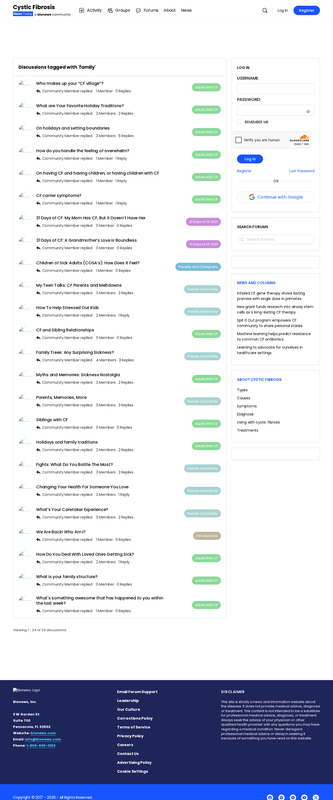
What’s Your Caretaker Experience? (72, 509)
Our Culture (128, 709)
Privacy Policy (130, 736)
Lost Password (302, 171)
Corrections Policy (135, 718)
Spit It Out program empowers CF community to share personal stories (270, 323)
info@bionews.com (43, 739)
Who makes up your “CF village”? (70, 83)
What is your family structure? (67, 576)
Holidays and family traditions (67, 442)
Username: (248, 78)
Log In (283, 10)
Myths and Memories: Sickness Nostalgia (78, 374)
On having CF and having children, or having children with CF (97, 173)
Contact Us (128, 753)
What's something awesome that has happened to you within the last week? (99, 600)
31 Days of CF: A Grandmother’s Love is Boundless (86, 240)
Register (307, 10)
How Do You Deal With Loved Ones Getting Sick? (85, 554)
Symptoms (247, 406)
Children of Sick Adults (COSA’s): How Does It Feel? (88, 262)
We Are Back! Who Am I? (61, 531)
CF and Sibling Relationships (65, 330)
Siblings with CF (52, 419)
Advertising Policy (134, 762)
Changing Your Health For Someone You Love (82, 486)
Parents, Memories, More (61, 397)
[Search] (265, 10)
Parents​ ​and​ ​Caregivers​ (198, 266)
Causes (243, 398)
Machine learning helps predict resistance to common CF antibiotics (274, 336)
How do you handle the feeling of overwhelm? (82, 150)
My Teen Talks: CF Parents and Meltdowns (79, 285)
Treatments (247, 430)
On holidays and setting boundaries (73, 128)
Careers (125, 744)
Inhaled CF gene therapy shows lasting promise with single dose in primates (271, 296)
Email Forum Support (137, 691)
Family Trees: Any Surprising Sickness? (75, 352)
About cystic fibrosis (259, 379)
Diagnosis (245, 414)
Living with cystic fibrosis (258, 422)
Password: (249, 99)
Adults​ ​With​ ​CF (206, 87)
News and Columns (256, 282)
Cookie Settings (132, 771)
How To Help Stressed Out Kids (67, 307)
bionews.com (43, 733)
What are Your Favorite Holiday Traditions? (80, 105)
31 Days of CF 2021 (203, 221)
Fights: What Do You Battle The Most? (74, 464)
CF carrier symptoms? (58, 195)
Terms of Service (133, 727)
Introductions (207, 535)
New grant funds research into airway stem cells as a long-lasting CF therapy (275, 309)
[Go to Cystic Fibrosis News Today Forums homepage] (42, 9)
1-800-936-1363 (41, 745)
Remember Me (256, 122)
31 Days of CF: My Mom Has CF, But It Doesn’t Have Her (90, 217)
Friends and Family (202, 289)
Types (242, 390)
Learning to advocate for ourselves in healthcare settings (270, 350)
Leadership (128, 700)
